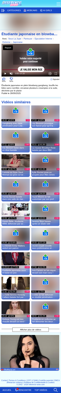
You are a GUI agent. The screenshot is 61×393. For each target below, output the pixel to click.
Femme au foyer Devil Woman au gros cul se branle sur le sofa (12, 173)
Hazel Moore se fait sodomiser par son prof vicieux (43, 198)
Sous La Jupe (14, 38)
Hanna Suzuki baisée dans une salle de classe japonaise (13, 198)
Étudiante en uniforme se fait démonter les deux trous (44, 320)
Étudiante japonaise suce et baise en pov (14, 271)
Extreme (6, 42)
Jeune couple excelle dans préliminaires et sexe (42, 247)
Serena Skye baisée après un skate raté (41, 222)
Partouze (28, 38)
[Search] (55, 389)
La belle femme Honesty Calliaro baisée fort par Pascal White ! (13, 296)
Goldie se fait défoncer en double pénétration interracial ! (42, 296)
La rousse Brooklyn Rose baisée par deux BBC (44, 149)
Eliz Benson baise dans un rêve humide (13, 149)
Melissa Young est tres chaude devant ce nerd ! (13, 320)
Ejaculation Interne (43, 38)
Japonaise (18, 42)
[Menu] (59, 3)
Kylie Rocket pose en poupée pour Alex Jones (43, 173)
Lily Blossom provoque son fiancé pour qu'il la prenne (42, 124)
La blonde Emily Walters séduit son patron (13, 247)
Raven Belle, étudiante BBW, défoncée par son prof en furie (13, 222)
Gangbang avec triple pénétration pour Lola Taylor (12, 124)
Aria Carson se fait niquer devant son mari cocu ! (44, 271)
